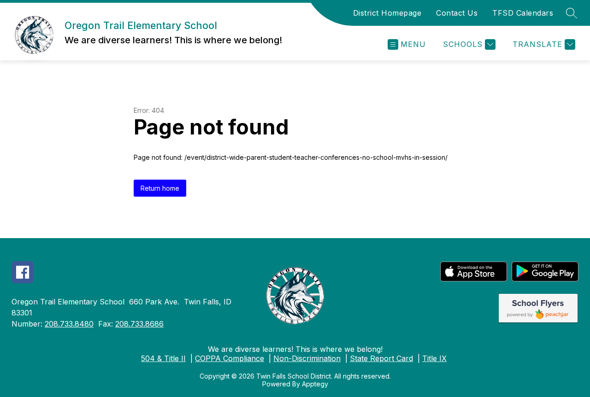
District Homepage (387, 13)
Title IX (434, 358)
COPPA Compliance (229, 358)
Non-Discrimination (307, 358)
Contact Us (457, 13)
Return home (160, 188)
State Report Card (381, 358)
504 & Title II (163, 358)
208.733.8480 (69, 323)
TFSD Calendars (522, 13)
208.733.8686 (139, 323)
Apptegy (315, 384)
